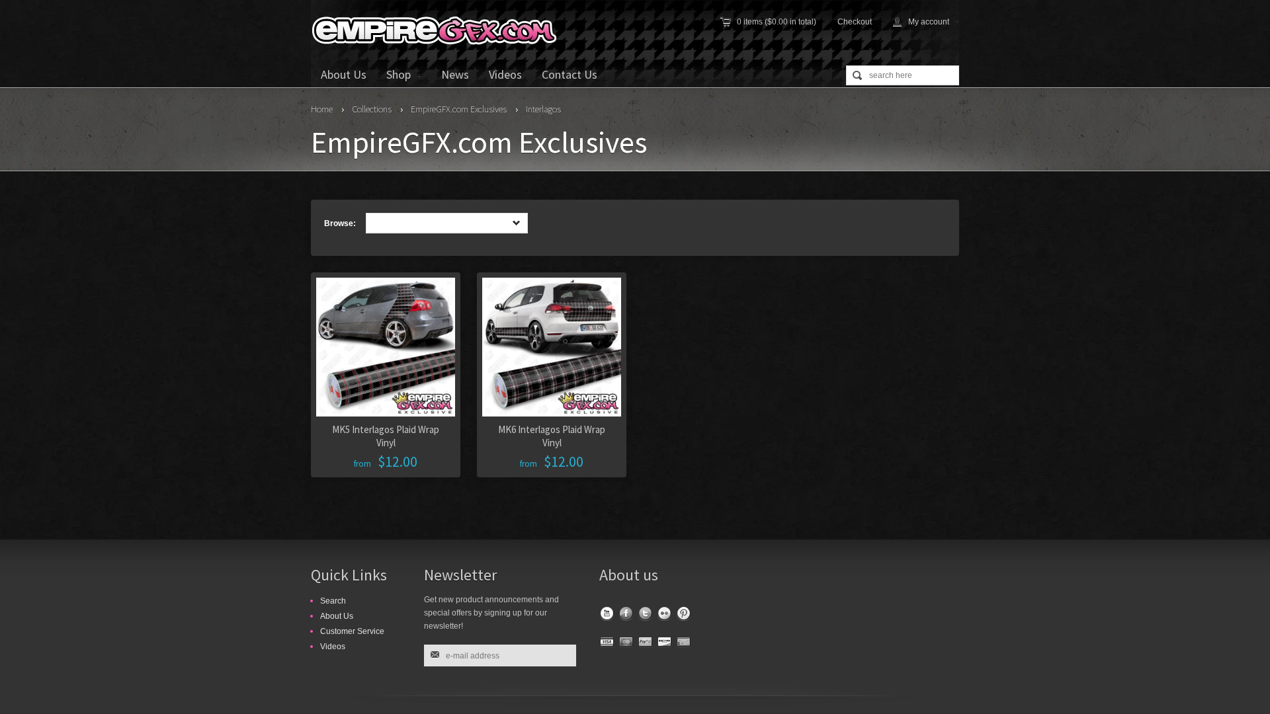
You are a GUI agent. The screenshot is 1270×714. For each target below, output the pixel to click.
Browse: (340, 223)
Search (333, 601)
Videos (505, 74)
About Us (343, 74)
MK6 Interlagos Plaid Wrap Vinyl (551, 436)
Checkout (854, 21)
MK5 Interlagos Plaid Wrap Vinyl (385, 436)
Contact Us (569, 74)
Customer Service (352, 631)
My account (928, 21)
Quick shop (465, 392)
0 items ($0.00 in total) (776, 21)
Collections (372, 109)
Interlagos (543, 109)
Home (322, 109)
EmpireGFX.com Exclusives (459, 109)
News (455, 74)
